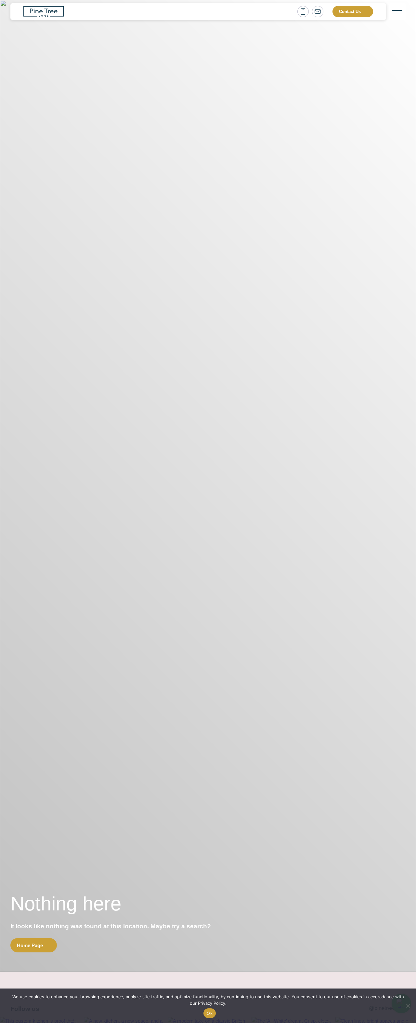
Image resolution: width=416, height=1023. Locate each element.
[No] (408, 1006)
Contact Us (350, 11)
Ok (210, 1013)
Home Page (30, 945)
